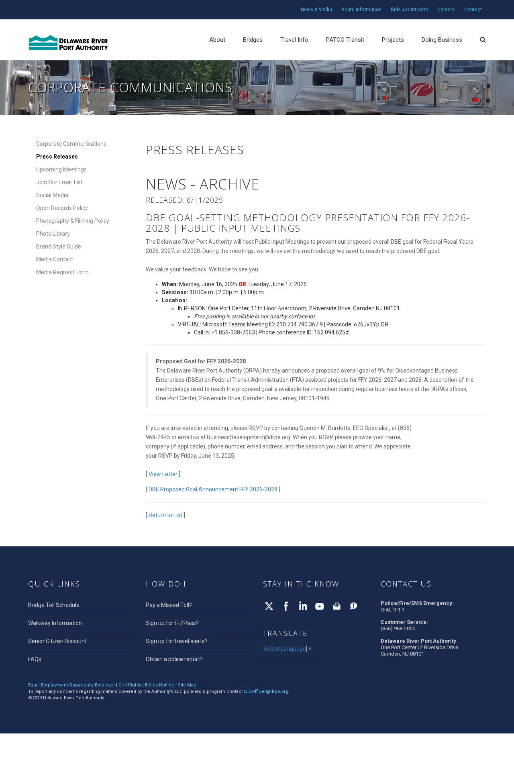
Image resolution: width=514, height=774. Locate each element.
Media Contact (54, 259)
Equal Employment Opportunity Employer (71, 685)
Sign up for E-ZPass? (172, 623)
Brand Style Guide (58, 246)
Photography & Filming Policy (72, 221)
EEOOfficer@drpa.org (266, 691)
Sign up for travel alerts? (177, 641)
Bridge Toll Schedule (54, 605)
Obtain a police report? (174, 659)
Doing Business (442, 39)
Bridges (253, 39)
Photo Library (53, 233)
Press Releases (57, 156)
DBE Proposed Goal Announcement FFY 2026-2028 (213, 489)
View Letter (163, 474)
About (217, 39)
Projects (393, 39)
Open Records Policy (62, 208)
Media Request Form (62, 272)
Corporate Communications (71, 144)
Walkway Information (55, 623)
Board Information (361, 9)
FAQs (34, 659)
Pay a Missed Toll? (169, 605)
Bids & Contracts (409, 9)
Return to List (165, 515)
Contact (473, 9)
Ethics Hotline (159, 685)
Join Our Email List (59, 182)
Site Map (187, 685)
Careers (446, 9)
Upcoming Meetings (61, 169)
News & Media (316, 9)
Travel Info (294, 39)
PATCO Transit (345, 39)
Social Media (52, 195)
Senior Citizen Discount (57, 641)
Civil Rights (129, 685)
